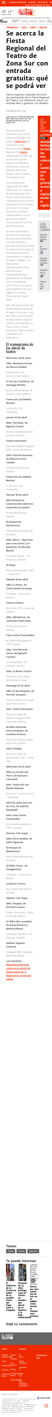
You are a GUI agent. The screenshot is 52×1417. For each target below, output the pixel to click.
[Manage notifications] (46, 1406)
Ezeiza (13, 1369)
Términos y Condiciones (9, 1394)
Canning (32, 2)
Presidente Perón (15, 1375)
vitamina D (22, 1368)
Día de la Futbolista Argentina (23, 1383)
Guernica (42, 21)
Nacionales (6, 1365)
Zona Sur (20, 141)
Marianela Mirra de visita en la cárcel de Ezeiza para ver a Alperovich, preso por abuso (18, 972)
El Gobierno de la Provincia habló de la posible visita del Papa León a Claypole (11, 1296)
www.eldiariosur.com (9, 1399)
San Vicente (42, 2)
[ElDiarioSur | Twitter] (45, 1336)
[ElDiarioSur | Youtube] (45, 1341)
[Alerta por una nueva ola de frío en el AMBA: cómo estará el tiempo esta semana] (34, 1284)
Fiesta (26, 148)
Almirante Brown (16, 21)
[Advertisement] (26, 1008)
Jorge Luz (21, 1375)
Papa (9, 1277)
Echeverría (33, 21)
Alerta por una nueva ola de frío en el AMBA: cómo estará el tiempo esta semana (34, 1301)
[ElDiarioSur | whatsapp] (30, 15)
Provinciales (15, 1380)
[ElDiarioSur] (7, 1338)
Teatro (23, 152)
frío (33, 1280)
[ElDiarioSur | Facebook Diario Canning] (40, 1336)
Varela (22, 1277)
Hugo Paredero (22, 1362)
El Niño (21, 1356)
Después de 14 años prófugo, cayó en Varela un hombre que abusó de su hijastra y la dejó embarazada (24, 1300)
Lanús (4, 1361)
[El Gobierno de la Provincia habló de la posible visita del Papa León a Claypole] (10, 1280)
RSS (38, 1358)
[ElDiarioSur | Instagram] (40, 1341)
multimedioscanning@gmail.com (13, 1403)
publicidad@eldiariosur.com (12, 1405)
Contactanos (42, 1355)
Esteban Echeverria (17, 2)
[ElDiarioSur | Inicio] (49, 1349)
